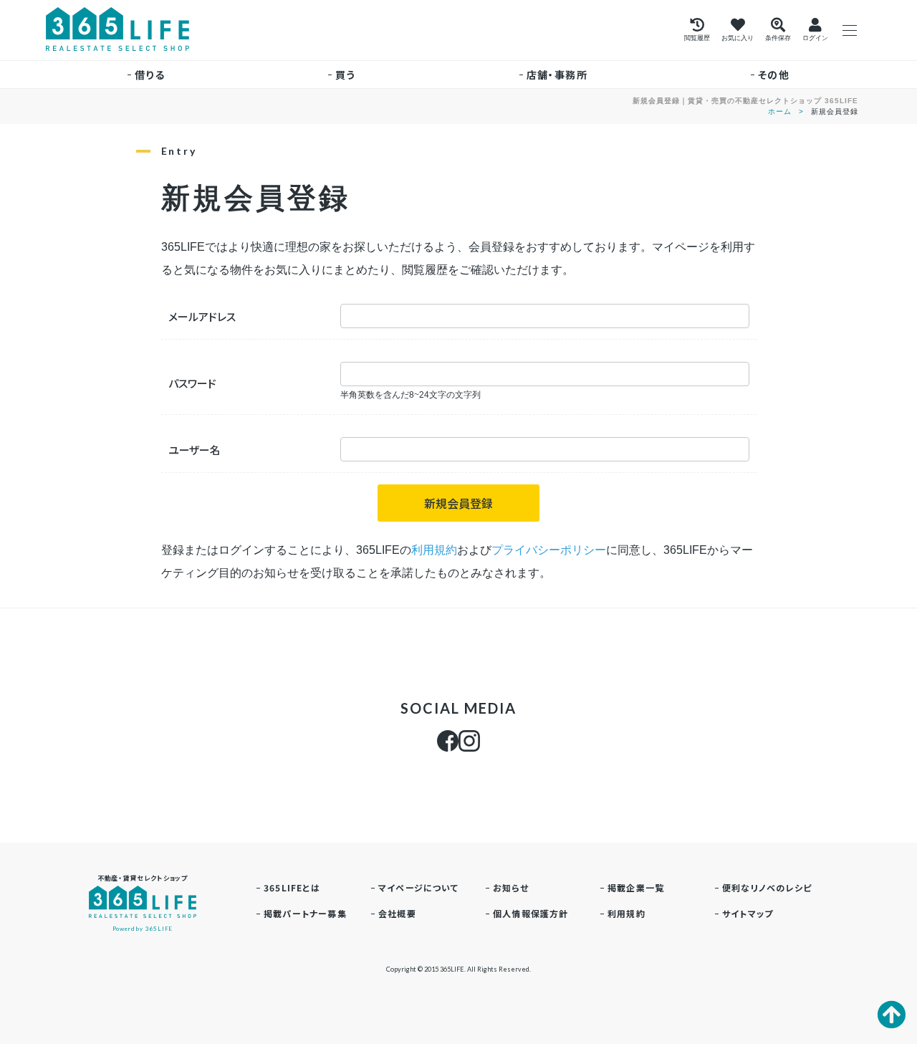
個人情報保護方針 (531, 913)
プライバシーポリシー (548, 550)
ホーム (780, 111)
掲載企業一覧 (636, 887)
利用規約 (434, 550)
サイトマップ (747, 913)
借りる (150, 74)
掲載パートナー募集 (305, 913)
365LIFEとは (292, 887)
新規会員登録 (458, 503)
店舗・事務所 (557, 74)
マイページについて (418, 887)
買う (345, 74)
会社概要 (397, 913)
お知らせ (511, 887)
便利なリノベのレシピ (767, 887)
